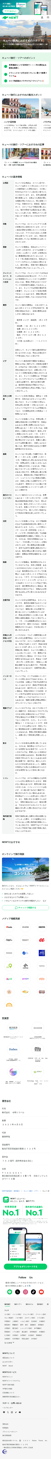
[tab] (7, 1304)
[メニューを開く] (48, 17)
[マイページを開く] (42, 17)
